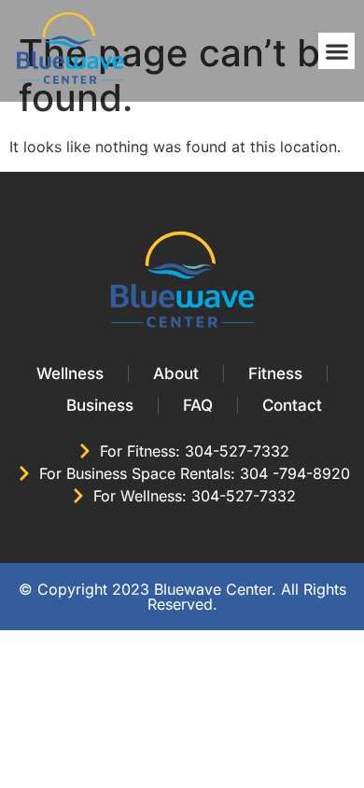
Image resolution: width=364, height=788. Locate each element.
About (176, 373)
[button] (336, 51)
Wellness (70, 373)
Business (99, 405)
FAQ (198, 405)
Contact (292, 405)
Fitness (275, 373)
